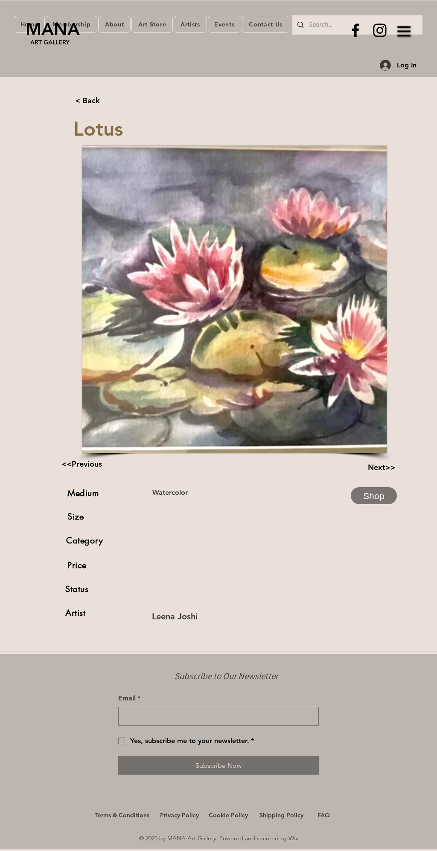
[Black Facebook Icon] (355, 30)
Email (129, 698)
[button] (404, 31)
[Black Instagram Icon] (380, 30)
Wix (293, 838)
